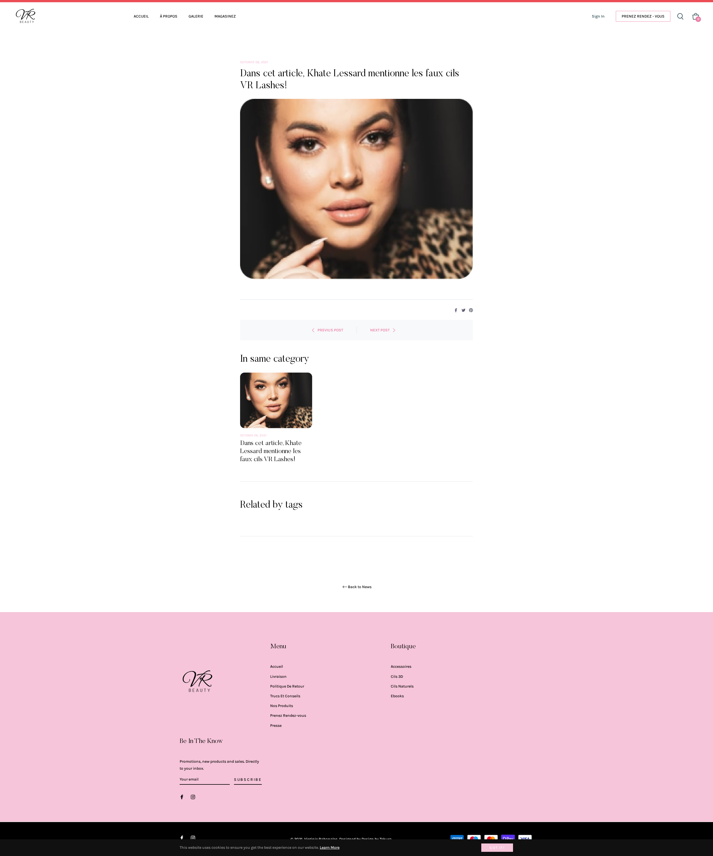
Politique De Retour (287, 686)
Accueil (276, 666)
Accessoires (401, 666)
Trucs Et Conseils (285, 696)
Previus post (330, 330)
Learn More (330, 847)
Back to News (360, 587)
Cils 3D (397, 676)
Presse (276, 725)
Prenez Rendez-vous (288, 715)
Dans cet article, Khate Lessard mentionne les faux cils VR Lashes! (271, 451)
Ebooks (397, 696)
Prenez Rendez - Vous (643, 16)
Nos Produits (281, 705)
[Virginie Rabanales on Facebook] (182, 796)
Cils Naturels (402, 686)
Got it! (497, 848)
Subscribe (248, 779)
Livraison (278, 676)
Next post (380, 330)
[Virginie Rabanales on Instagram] (193, 796)
